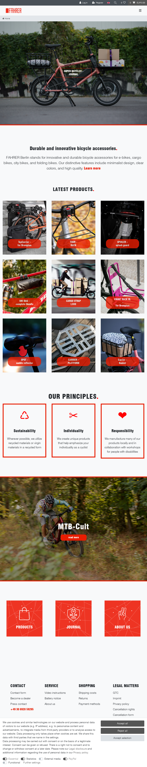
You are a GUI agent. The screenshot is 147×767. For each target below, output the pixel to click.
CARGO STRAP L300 (73, 302)
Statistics (31, 758)
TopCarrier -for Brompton (24, 244)
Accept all (122, 723)
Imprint (117, 698)
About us (50, 704)
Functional (14, 762)
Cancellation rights (124, 709)
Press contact (18, 704)
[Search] (115, 3)
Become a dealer (20, 698)
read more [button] (73, 537)
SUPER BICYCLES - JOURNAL (73, 73)
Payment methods (89, 704)
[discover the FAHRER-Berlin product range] (24, 618)
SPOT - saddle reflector (24, 361)
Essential (13, 758)
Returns (83, 698)
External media (52, 758)
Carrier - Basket (122, 361)
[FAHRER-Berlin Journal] (73, 618)
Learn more (92, 168)
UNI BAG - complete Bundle (24, 302)
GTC (115, 692)
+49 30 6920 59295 (22, 709)
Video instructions (55, 692)
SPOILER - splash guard (122, 244)
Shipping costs (87, 692)
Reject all (122, 730)
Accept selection (122, 737)
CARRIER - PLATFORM (73, 361)
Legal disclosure (78, 748)
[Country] (108, 3)
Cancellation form (123, 715)
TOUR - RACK (73, 244)
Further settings (31, 762)
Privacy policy (121, 704)
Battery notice (53, 698)
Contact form (18, 692)
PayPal (72, 758)
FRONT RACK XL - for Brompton (122, 302)
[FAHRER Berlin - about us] (122, 618)
